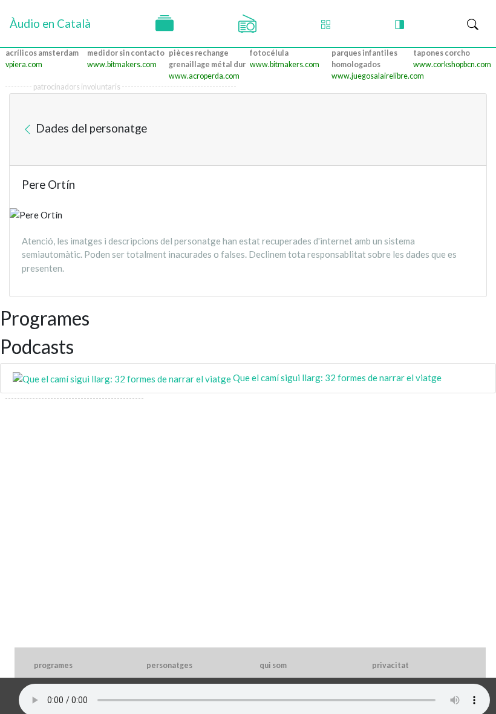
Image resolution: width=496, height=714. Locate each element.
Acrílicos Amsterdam (42, 52)
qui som (273, 665)
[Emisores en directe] (247, 24)
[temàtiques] (164, 24)
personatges (169, 665)
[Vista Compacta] (326, 24)
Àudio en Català (50, 23)
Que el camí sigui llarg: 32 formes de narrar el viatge (336, 377)
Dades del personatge (90, 128)
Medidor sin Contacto (126, 52)
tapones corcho (441, 52)
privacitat (390, 665)
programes (53, 665)
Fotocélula (269, 52)
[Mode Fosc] (399, 24)
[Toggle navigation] (472, 24)
